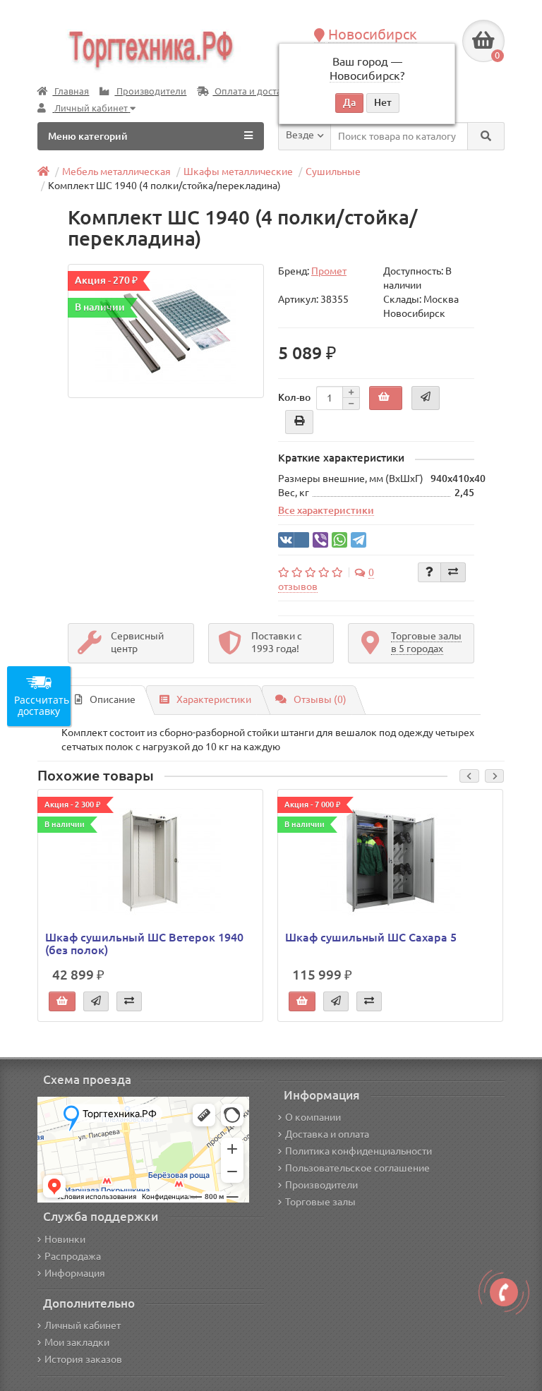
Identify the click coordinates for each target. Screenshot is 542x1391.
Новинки (64, 1239)
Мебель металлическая (116, 171)
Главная (70, 91)
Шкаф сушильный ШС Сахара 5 (371, 937)
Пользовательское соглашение (357, 1168)
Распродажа (72, 1256)
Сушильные (333, 171)
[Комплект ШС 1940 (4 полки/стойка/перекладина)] (166, 331)
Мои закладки (76, 1342)
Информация (74, 1273)
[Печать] (299, 422)
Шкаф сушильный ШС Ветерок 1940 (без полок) (144, 943)
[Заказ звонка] (504, 1292)
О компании (313, 1117)
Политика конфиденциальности (358, 1151)
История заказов (83, 1359)
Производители (150, 91)
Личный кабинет (82, 1325)
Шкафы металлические (238, 171)
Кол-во (294, 397)
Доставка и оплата (327, 1134)
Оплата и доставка (254, 91)
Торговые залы (320, 1202)
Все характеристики (326, 510)
